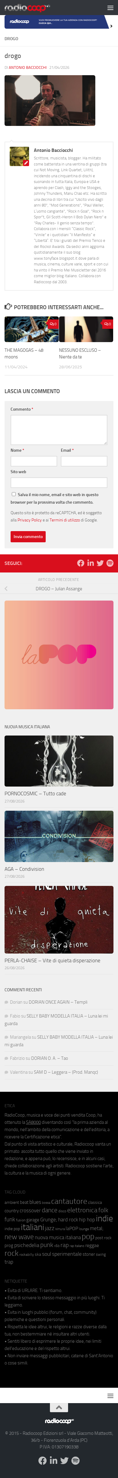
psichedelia (26, 1245)
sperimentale (67, 1254)
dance (49, 1210)
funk (10, 1219)
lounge (84, 1229)
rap (65, 1245)
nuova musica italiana (58, 1237)
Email (67, 450)
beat (24, 1202)
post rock (103, 1237)
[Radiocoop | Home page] (35, 7)
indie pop (12, 1228)
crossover (30, 1210)
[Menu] (110, 7)
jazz (49, 1228)
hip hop (87, 1220)
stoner (89, 1254)
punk (46, 1245)
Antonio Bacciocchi (28, 67)
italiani (32, 1227)
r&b (57, 1245)
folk (103, 1210)
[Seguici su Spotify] (109, 563)
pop (88, 1236)
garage (32, 1220)
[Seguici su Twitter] (100, 563)
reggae (92, 1245)
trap (9, 1262)
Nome (17, 450)
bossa (46, 1203)
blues (35, 1202)
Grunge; (48, 1220)
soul (46, 1254)
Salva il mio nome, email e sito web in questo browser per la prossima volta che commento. (54, 498)
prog (9, 1245)
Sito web (18, 471)
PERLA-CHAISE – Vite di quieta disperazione (52, 960)
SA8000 (33, 1122)
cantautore (69, 1201)
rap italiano (77, 1246)
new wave (19, 1237)
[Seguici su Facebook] (80, 563)
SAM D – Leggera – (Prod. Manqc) (66, 1072)
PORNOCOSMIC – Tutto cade (35, 793)
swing (101, 1254)
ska (38, 1254)
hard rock (68, 1220)
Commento (22, 409)
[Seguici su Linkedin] (90, 563)
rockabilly (26, 1254)
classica (95, 1202)
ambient (12, 1202)
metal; (96, 1228)
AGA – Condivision (24, 869)
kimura (60, 1229)
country (12, 1210)
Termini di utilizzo (65, 520)
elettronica (82, 1210)
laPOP (72, 1228)
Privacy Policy (30, 520)
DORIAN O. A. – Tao (49, 1058)
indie (104, 1218)
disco (62, 1211)
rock (11, 1253)
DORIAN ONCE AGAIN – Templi (58, 1002)
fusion (20, 1220)
